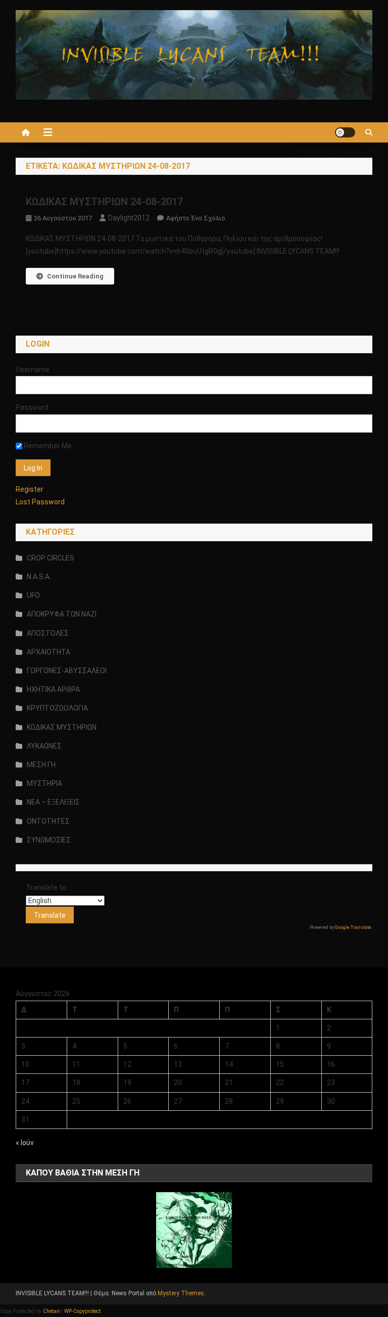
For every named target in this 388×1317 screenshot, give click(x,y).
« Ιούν (25, 1143)
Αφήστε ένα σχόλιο (195, 218)
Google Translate (353, 927)
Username (33, 369)
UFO (33, 595)
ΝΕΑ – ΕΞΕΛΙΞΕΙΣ (53, 802)
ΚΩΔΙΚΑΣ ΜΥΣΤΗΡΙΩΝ (61, 727)
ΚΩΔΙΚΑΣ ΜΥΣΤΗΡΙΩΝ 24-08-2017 (104, 202)
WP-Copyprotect (82, 1311)
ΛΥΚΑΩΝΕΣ (44, 746)
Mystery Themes (181, 1293)
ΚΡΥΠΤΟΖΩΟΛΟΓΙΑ (57, 708)
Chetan (51, 1311)
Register (29, 489)
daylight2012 (129, 218)
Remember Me (47, 446)
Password (32, 407)
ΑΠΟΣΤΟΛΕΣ (48, 633)
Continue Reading (75, 276)
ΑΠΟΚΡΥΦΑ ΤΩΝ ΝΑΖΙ (61, 614)
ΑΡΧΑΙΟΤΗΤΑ (48, 652)
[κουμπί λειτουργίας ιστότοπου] (345, 132)
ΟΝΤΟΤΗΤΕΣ (48, 821)
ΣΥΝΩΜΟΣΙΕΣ (49, 840)
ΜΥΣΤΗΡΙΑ (44, 783)
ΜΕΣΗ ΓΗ (41, 765)
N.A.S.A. (39, 577)
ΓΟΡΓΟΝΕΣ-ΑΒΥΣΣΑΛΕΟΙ (67, 671)
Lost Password (40, 502)
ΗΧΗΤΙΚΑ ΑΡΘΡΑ (53, 689)
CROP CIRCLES (50, 558)
